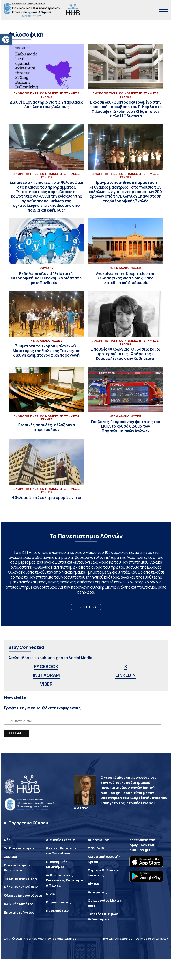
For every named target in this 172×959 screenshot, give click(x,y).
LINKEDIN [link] (125, 675)
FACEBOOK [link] (46, 666)
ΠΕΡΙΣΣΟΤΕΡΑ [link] (86, 607)
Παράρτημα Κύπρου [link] (28, 822)
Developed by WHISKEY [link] (152, 939)
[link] (6, 39)
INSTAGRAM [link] (46, 675)
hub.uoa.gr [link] (139, 849)
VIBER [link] (46, 684)
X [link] (125, 666)
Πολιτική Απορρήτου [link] (117, 939)
